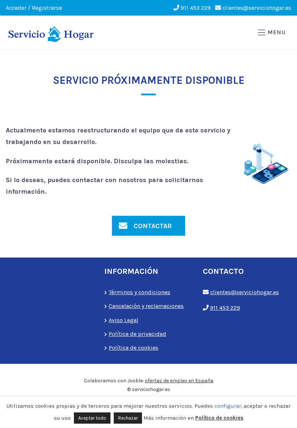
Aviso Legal (123, 320)
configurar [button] (227, 406)
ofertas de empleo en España (179, 381)
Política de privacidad (137, 333)
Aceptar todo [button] (92, 418)
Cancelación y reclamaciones (146, 306)
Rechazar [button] (128, 418)
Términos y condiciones (139, 292)
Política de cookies (133, 347)
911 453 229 (196, 7)
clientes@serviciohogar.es (256, 7)
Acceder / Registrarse (34, 7)
